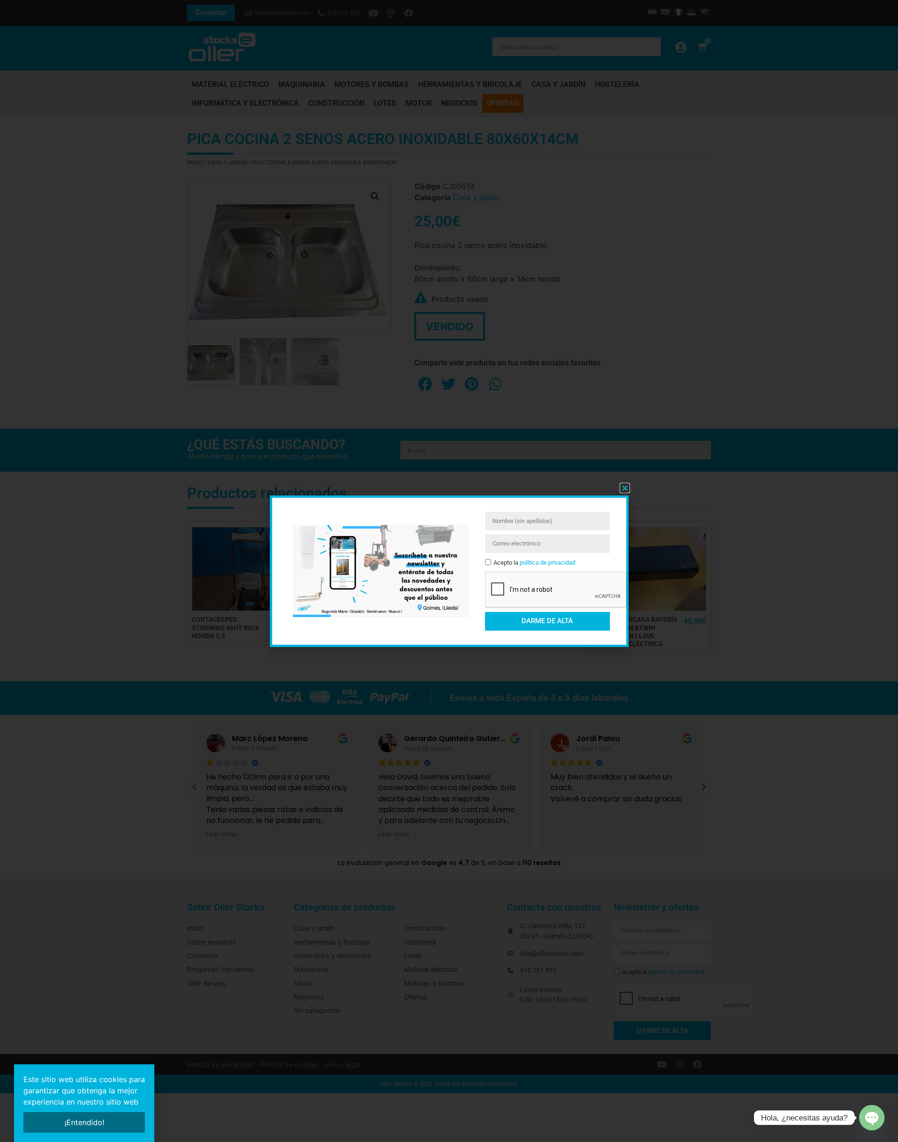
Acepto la (534, 562)
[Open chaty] (871, 1117)
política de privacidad (547, 562)
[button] (625, 488)
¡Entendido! (84, 1122)
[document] (449, 571)
